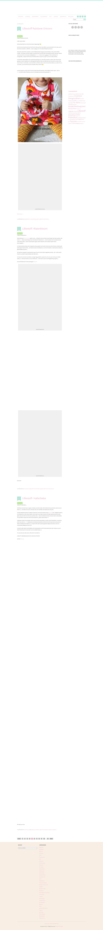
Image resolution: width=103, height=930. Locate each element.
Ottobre (37, 55)
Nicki (75, 114)
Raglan (84, 117)
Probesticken (42, 902)
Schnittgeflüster (80, 119)
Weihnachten (42, 916)
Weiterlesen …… (20, 214)
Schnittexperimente (43, 908)
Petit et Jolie (78, 115)
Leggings (71, 111)
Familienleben (42, 863)
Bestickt (41, 851)
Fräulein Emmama (59, 926)
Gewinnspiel (41, 871)
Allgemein (41, 847)
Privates (41, 896)
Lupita (69, 113)
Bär (83, 94)
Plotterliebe (41, 894)
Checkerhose (71, 96)
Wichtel (82, 123)
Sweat (69, 123)
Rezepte (41, 904)
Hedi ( (26, 522)
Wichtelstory (41, 918)
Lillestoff (41, 219)
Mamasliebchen (74, 113)
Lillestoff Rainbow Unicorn (37, 28)
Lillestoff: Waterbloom (35, 228)
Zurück (19, 838)
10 (44, 838)
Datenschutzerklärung (54, 923)
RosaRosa (72, 119)
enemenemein (26, 238)
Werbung (20, 36)
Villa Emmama (43, 16)
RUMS (40, 906)
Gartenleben (41, 869)
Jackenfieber (41, 873)
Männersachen (42, 888)
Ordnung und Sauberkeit (44, 892)
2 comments (46, 219)
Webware (78, 123)
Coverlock (26, 488)
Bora (18, 72)
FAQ (50, 16)
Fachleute (41, 861)
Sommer (73, 121)
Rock (69, 119)
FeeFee (80, 100)
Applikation (70, 94)
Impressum (47, 923)
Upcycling (41, 912)
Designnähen (35, 16)
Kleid (38, 219)
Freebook (41, 865)
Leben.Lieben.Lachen (43, 884)
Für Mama (37, 829)
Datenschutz (63, 16)
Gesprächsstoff (83, 102)
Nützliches (41, 890)
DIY (75, 101)
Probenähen (72, 117)
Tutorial (40, 910)
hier (21, 239)
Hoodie (70, 104)
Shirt (69, 121)
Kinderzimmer (42, 877)
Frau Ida (22, 539)
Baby (74, 94)
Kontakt (56, 16)
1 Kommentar (51, 488)
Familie (77, 100)
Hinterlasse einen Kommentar (50, 829)
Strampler (83, 121)
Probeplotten (80, 117)
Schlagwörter (73, 91)
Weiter (51, 838)
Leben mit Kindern (43, 882)
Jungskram (74, 104)
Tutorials (27, 16)
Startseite (20, 16)
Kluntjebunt (79, 108)
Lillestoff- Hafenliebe (34, 498)
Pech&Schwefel (71, 115)
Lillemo (75, 111)
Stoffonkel (79, 121)
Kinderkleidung (33, 219)
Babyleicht (77, 94)
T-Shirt (73, 123)
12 (47, 838)
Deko (40, 855)
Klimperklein (72, 108)
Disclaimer (70, 16)
